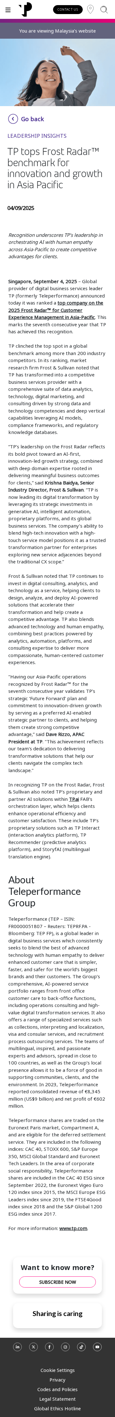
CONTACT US (67, 9)
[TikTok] (81, 1350)
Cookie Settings (58, 1370)
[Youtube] (97, 1350)
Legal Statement (57, 1399)
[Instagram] (65, 1350)
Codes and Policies (57, 1389)
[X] (33, 1350)
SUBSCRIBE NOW (57, 1282)
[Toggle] (8, 9)
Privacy (57, 1379)
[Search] (104, 9)
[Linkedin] (17, 1350)
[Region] (90, 9)
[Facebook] (49, 1350)
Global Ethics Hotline (57, 1408)
